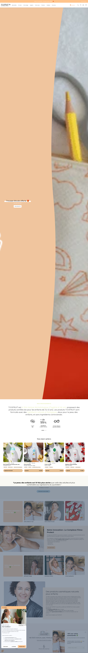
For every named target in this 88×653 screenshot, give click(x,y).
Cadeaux (48, 5)
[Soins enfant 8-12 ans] (54, 511)
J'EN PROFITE (18, 206)
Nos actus (54, 5)
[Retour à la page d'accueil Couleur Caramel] (5, 5)
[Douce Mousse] (33, 452)
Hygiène (31, 5)
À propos (73, 5)
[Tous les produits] (75, 511)
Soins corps (37, 5)
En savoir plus (51, 547)
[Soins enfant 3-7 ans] (33, 511)
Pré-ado (20, 5)
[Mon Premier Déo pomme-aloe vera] (13, 452)
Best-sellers (14, 5)
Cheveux (43, 5)
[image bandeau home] (61, 203)
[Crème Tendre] (54, 452)
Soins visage (25, 5)
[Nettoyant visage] (33, 565)
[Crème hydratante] (75, 565)
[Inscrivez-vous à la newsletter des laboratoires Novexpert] (83, 647)
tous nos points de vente (44, 640)
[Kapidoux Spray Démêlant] (75, 452)
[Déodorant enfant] (54, 565)
